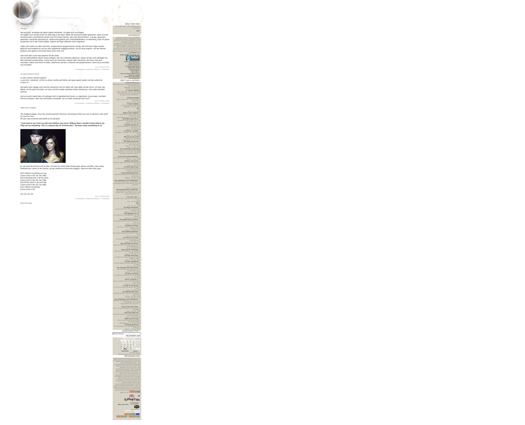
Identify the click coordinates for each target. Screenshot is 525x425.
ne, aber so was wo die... (131, 285)
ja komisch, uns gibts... (132, 131)
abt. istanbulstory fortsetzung (130, 149)
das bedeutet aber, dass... (131, 291)
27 (121, 349)
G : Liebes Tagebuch (133, 90)
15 (128, 344)
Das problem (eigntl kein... (131, 231)
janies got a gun (134, 69)
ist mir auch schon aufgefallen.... (129, 156)
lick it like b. (135, 72)
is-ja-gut (23, 28)
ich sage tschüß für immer (29, 74)
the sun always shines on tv (130, 73)
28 (125, 349)
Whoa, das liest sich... (132, 318)
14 (125, 344)
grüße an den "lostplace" (131, 113)
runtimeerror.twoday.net (132, 61)
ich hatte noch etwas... (132, 255)
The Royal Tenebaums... (132, 207)
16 (131, 344)
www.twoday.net (134, 78)
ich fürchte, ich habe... (132, 225)
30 (131, 349)
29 (128, 349)
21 (125, 346)
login (138, 30)
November (125, 351)
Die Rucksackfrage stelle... (131, 173)
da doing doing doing (133, 66)
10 (134, 342)
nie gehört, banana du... (132, 125)
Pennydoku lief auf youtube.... (130, 219)
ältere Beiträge (26, 203)
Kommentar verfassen (93, 69)
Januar (135, 351)
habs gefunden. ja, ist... (132, 213)
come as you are (134, 64)
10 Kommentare (80, 103)
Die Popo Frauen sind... (132, 141)
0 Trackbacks (105, 69)
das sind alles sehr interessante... (128, 267)
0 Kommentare (80, 69)
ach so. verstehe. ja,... (132, 279)
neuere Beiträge (26, 24)
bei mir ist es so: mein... (131, 237)
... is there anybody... (133, 104)
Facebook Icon (135, 55)
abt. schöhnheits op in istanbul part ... (127, 180)
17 (134, 344)
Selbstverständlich (133, 97)
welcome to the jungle (132, 76)
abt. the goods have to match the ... (128, 189)
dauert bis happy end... (132, 312)
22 (128, 346)
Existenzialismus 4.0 (133, 82)
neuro (97, 67)
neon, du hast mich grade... (130, 306)
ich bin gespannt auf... (132, 324)
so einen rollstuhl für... (132, 261)
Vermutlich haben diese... (131, 119)
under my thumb (134, 75)
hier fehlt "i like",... (133, 197)
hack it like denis (134, 67)
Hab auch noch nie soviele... (130, 243)
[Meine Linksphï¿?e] (134, 419)
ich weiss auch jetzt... (132, 273)
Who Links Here (123, 404)
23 (131, 346)
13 (121, 344)
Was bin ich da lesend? (132, 137)
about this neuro (134, 63)
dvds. (138, 203)
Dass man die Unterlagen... (131, 249)
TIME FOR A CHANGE (28, 108)
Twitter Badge (124, 55)
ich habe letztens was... (132, 167)
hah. (138, 108)
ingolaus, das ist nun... (132, 161)
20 (121, 346)
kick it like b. (135, 70)
